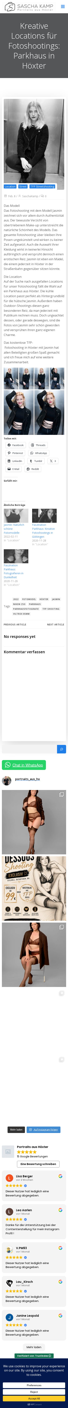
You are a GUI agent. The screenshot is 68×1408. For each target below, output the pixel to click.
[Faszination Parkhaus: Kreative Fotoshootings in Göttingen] (44, 516)
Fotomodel (29, 599)
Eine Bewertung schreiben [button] (38, 1164)
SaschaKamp (30, 196)
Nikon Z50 (19, 604)
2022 (16, 599)
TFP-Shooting (51, 609)
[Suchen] (61, 749)
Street (23, 186)
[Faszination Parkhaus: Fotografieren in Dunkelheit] (16, 556)
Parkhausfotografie (26, 609)
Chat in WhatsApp (27, 765)
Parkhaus (35, 604)
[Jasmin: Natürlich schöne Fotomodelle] (16, 516)
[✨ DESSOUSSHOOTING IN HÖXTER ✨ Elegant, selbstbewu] (34, 822)
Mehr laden (34, 1347)
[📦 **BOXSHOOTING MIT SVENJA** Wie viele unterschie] (34, 1087)
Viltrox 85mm (21, 614)
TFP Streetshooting (42, 186)
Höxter (44, 599)
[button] (11, 378)
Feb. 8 (11, 196)
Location (10, 186)
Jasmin (56, 599)
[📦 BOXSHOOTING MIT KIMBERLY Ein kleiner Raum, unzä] (34, 1021)
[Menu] (63, 6)
